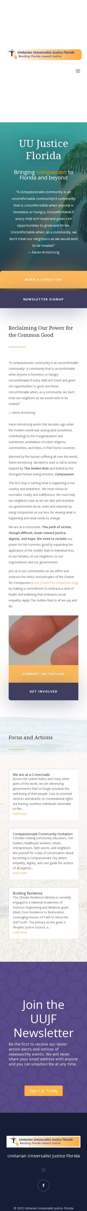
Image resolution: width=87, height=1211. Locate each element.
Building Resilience (27, 893)
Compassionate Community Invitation (43, 834)
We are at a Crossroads (31, 774)
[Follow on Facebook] (43, 1185)
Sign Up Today (43, 1090)
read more (20, 814)
